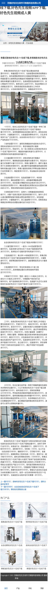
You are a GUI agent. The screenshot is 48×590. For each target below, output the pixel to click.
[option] (24, 31)
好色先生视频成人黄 (16, 43)
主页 (5, 43)
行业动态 (29, 43)
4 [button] (27, 37)
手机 (30, 588)
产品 (18, 588)
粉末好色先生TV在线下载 (34, 137)
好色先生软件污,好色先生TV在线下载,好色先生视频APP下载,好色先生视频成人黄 (23, 8)
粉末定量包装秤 (19, 385)
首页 (6, 588)
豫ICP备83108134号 (25, 578)
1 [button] (20, 37)
